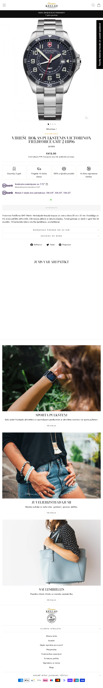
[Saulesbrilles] (51, 553)
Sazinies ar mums (51, 236)
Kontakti (51, 640)
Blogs (51, 667)
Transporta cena (49, 157)
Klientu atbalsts (51, 628)
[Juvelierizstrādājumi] (51, 465)
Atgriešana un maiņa (51, 663)
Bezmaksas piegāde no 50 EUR (51, 230)
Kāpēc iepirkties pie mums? (51, 645)
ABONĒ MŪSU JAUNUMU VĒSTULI (51, 675)
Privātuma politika (51, 658)
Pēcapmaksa (51, 649)
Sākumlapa (50, 129)
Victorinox (51, 134)
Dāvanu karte (51, 636)
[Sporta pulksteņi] (51, 378)
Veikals (51, 425)
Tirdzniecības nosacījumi (51, 654)
